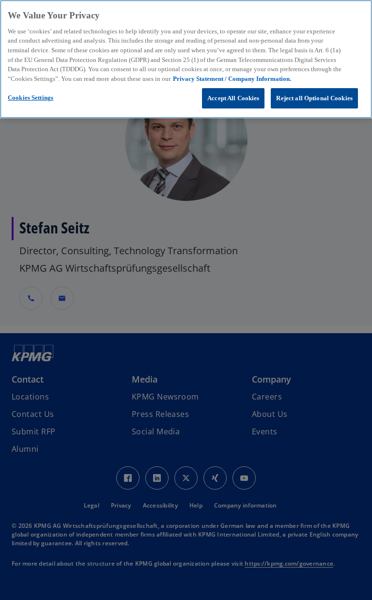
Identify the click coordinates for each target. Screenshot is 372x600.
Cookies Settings (30, 97)
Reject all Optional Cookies (314, 98)
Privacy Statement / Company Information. (232, 78)
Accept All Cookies (233, 98)
